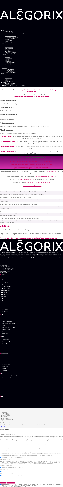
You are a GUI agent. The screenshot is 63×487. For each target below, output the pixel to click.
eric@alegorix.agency (7, 282)
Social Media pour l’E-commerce (8, 345)
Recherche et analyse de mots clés (8, 360)
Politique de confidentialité (5, 481)
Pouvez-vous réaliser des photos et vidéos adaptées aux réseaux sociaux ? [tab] (21, 218)
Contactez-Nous (5, 226)
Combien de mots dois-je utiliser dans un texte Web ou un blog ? (13, 400)
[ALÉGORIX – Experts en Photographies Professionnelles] (31, 28)
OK (0, 426)
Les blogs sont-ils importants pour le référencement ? (11, 402)
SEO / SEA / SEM (4, 353)
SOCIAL (2, 336)
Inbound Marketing (5, 331)
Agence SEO (8, 408)
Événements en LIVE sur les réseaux (8, 350)
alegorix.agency (51, 171)
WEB (2, 314)
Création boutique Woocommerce (8, 319)
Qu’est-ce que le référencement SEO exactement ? (11, 406)
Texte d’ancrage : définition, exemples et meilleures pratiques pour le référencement (17, 387)
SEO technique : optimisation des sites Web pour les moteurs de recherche (15, 375)
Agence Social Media (16, 408)
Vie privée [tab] (2, 477)
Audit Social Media (5, 339)
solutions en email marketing (32, 186)
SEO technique (5, 366)
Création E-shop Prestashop (7, 321)
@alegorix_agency (7, 286)
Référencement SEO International (8, 357)
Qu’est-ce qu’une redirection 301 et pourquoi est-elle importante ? (13, 379)
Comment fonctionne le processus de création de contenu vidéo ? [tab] (18, 204)
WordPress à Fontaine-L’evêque (45, 176)
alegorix (5, 292)
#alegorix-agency (6, 288)
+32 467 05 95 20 (6, 279)
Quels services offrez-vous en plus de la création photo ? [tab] (16, 197)
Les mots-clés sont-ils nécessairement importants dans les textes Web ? (15, 404)
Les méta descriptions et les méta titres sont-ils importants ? (13, 398)
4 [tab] (0, 211)
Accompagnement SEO (6, 355)
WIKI (2, 396)
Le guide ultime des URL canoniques (8, 389)
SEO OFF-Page (4, 370)
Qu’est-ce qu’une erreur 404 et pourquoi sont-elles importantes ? (13, 385)
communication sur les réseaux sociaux (37, 182)
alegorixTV (5, 302)
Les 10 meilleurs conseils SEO (7, 383)
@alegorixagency (6, 311)
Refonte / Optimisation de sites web (8, 323)
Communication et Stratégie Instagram (9, 341)
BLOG (2, 373)
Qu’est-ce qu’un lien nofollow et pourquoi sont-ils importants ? (13, 381)
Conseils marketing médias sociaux (8, 347)
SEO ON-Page (4, 368)
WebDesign (4, 325)
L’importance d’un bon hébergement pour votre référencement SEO (14, 377)
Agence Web (2, 408)
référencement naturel (27, 179)
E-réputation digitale (6, 364)
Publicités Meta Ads (5, 343)
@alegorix (5, 294)
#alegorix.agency (6, 284)
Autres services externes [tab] (5, 459)
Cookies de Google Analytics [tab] (5, 450)
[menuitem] (32, 36)
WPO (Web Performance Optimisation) (8, 333)
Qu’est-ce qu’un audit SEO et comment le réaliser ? (11, 394)
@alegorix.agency (6, 290)
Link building (4, 362)
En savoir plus (4, 426)
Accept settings (3, 483)
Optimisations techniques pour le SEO (9, 327)
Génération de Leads (6, 329)
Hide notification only (11, 483)
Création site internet (6, 317)
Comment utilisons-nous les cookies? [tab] (7, 434)
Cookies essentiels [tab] (4, 442)
